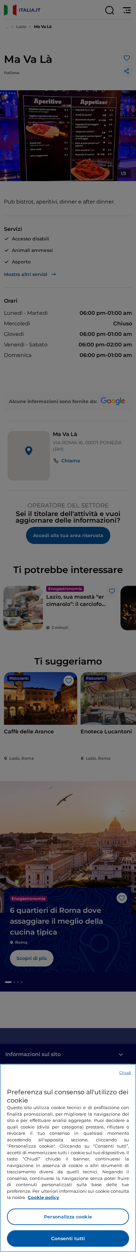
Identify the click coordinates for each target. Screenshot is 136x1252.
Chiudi (125, 1072)
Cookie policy (43, 1197)
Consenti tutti (68, 1238)
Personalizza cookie (68, 1217)
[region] (68, 1158)
